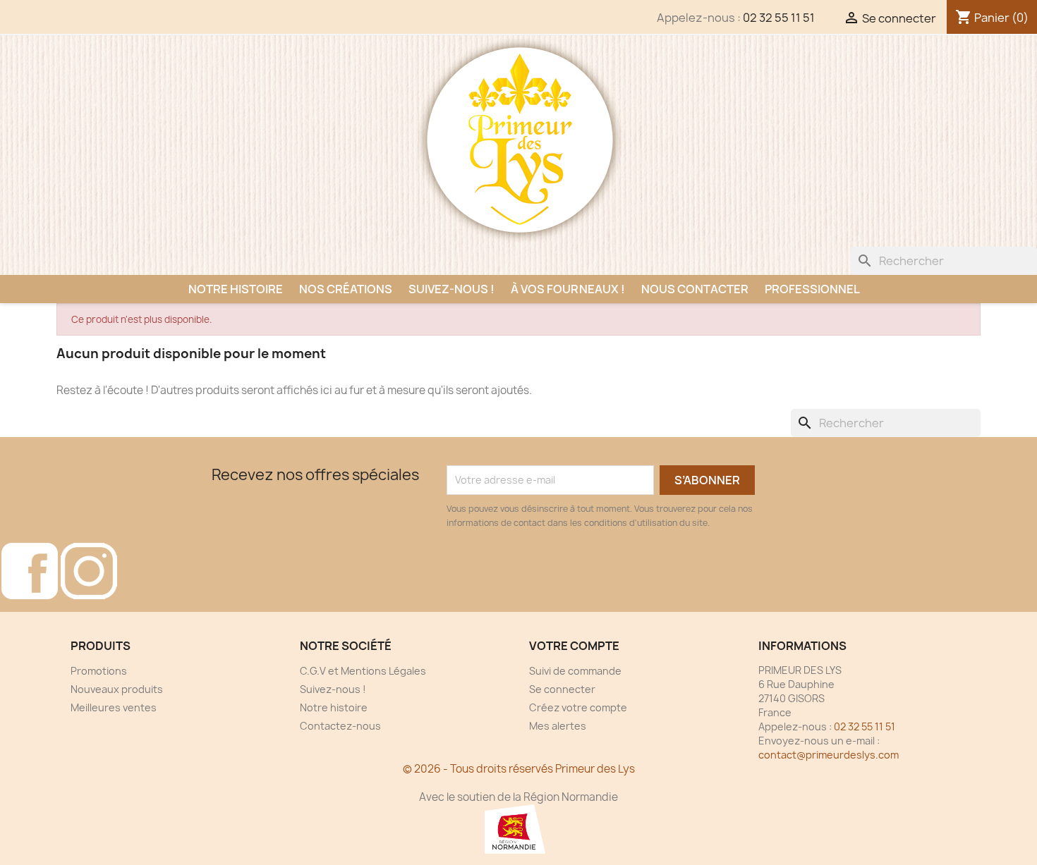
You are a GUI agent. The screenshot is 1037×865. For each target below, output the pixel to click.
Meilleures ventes (114, 707)
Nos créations (345, 289)
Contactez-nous (340, 725)
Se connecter (562, 689)
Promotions (99, 670)
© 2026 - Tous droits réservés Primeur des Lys (519, 768)
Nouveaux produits (117, 689)
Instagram (89, 571)
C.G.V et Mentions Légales (363, 670)
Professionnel (812, 289)
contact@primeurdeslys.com (828, 754)
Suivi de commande (575, 670)
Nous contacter (694, 289)
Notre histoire (235, 289)
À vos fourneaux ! (568, 289)
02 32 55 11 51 (779, 17)
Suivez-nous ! (451, 289)
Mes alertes (557, 725)
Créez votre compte (578, 707)
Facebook (29, 571)
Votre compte (574, 646)
